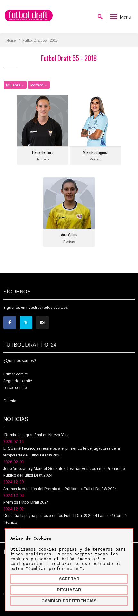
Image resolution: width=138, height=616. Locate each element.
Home (11, 40)
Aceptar (69, 578)
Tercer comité (15, 387)
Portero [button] (37, 85)
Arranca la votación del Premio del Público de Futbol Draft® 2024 (60, 489)
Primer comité (15, 374)
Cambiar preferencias (69, 600)
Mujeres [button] (13, 85)
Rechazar (69, 589)
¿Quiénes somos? (19, 360)
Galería (9, 401)
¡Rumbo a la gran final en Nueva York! (36, 435)
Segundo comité (17, 381)
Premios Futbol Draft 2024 (26, 502)
